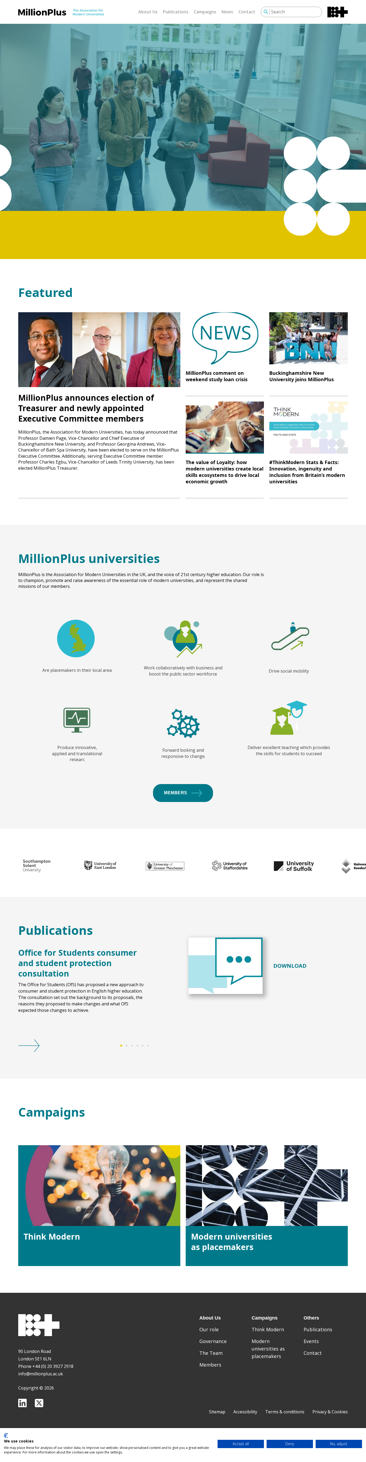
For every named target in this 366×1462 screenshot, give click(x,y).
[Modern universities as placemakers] (267, 1185)
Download (290, 965)
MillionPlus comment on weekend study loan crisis (217, 376)
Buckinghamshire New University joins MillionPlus (301, 376)
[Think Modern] (99, 1185)
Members (175, 792)
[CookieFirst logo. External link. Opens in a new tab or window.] (6, 1435)
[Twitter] (39, 1403)
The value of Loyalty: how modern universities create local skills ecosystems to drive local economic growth (224, 472)
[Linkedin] (22, 1403)
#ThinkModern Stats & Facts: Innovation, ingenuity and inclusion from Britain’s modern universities (307, 472)
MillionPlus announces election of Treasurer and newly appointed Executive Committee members (86, 408)
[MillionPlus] (61, 12)
